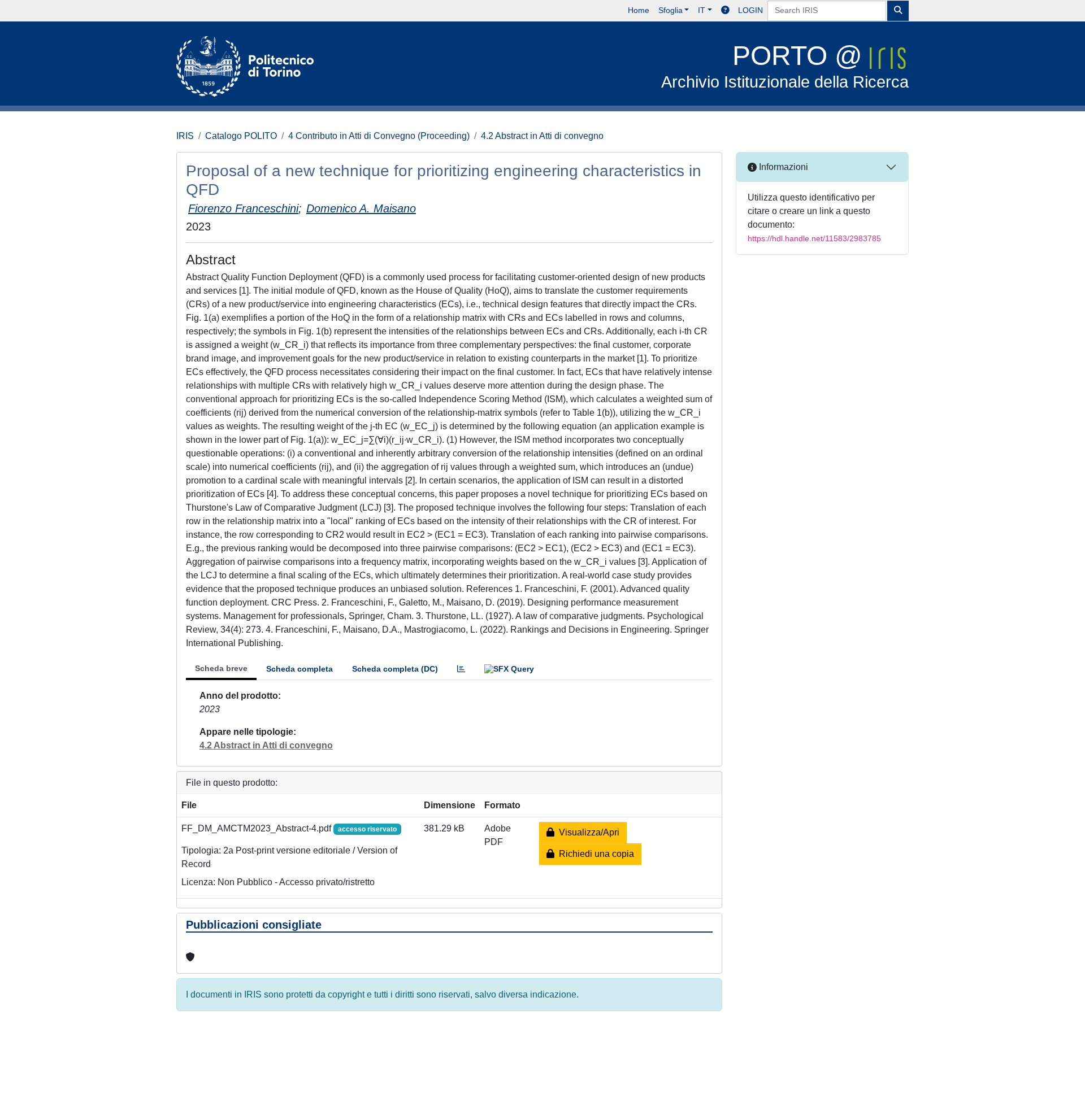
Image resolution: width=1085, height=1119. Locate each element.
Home (638, 10)
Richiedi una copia (594, 854)
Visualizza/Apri (586, 832)
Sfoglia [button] (670, 10)
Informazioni (782, 167)
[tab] (461, 669)
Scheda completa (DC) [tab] (395, 668)
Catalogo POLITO (241, 136)
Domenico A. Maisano (361, 208)
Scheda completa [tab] (299, 668)
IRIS (185, 136)
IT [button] (701, 10)
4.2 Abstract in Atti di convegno (542, 136)
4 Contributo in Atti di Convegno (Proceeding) (379, 136)
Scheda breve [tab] (221, 668)
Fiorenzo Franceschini (243, 208)
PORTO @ (785, 66)
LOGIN (750, 10)
